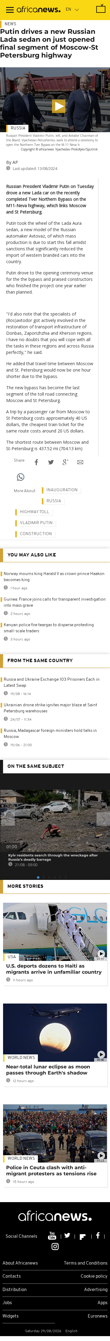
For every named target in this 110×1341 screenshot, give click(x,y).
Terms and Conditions (86, 1263)
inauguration (62, 490)
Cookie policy (94, 1276)
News (10, 24)
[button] (58, 106)
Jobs (7, 1303)
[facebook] (98, 1236)
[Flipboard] (83, 1236)
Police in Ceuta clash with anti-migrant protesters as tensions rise (51, 1171)
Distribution (14, 1290)
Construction (36, 534)
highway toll (34, 512)
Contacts (11, 1276)
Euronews (98, 1316)
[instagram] (55, 1246)
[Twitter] (68, 1236)
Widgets (10, 1316)
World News (21, 1058)
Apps (102, 1303)
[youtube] (52, 1236)
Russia (18, 128)
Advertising (96, 1290)
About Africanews (20, 1263)
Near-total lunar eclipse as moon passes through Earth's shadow (48, 1070)
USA (12, 957)
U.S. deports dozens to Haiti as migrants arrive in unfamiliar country (54, 969)
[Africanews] (39, 10)
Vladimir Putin (36, 523)
